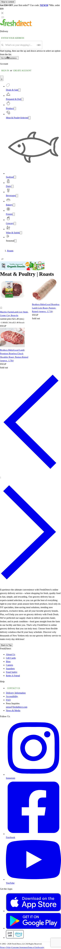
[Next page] (30, 584)
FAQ (8, 700)
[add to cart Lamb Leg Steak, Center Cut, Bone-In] (2, 305)
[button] (14, 308)
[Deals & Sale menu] (19, 90)
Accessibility (12, 696)
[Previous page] (30, 473)
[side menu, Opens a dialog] (2, 17)
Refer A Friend (13, 675)
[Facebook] (33, 834)
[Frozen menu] (13, 214)
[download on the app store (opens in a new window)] (33, 911)
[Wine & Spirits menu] (21, 232)
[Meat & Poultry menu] (29, 117)
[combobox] (20, 45)
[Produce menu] (15, 108)
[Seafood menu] (15, 177)
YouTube (10, 883)
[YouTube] (33, 879)
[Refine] (2, 259)
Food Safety (11, 672)
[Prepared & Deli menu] (22, 99)
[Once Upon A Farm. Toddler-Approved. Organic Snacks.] (22, 269)
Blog (8, 661)
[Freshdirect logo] (16, 25)
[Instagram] (33, 774)
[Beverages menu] (17, 195)
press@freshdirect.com (16, 707)
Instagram (10, 778)
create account (22, 70)
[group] (30, 251)
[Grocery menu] (15, 223)
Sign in (5, 70)
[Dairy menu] (12, 186)
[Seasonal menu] (15, 240)
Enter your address (12, 38)
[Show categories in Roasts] (58, 251)
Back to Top (6, 645)
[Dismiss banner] (2, 13)
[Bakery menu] (14, 204)
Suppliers (10, 668)
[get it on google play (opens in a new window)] (33, 928)
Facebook (10, 837)
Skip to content (7, 2)
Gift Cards (11, 658)
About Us (10, 654)
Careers (9, 665)
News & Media (13, 710)
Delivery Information (16, 693)
